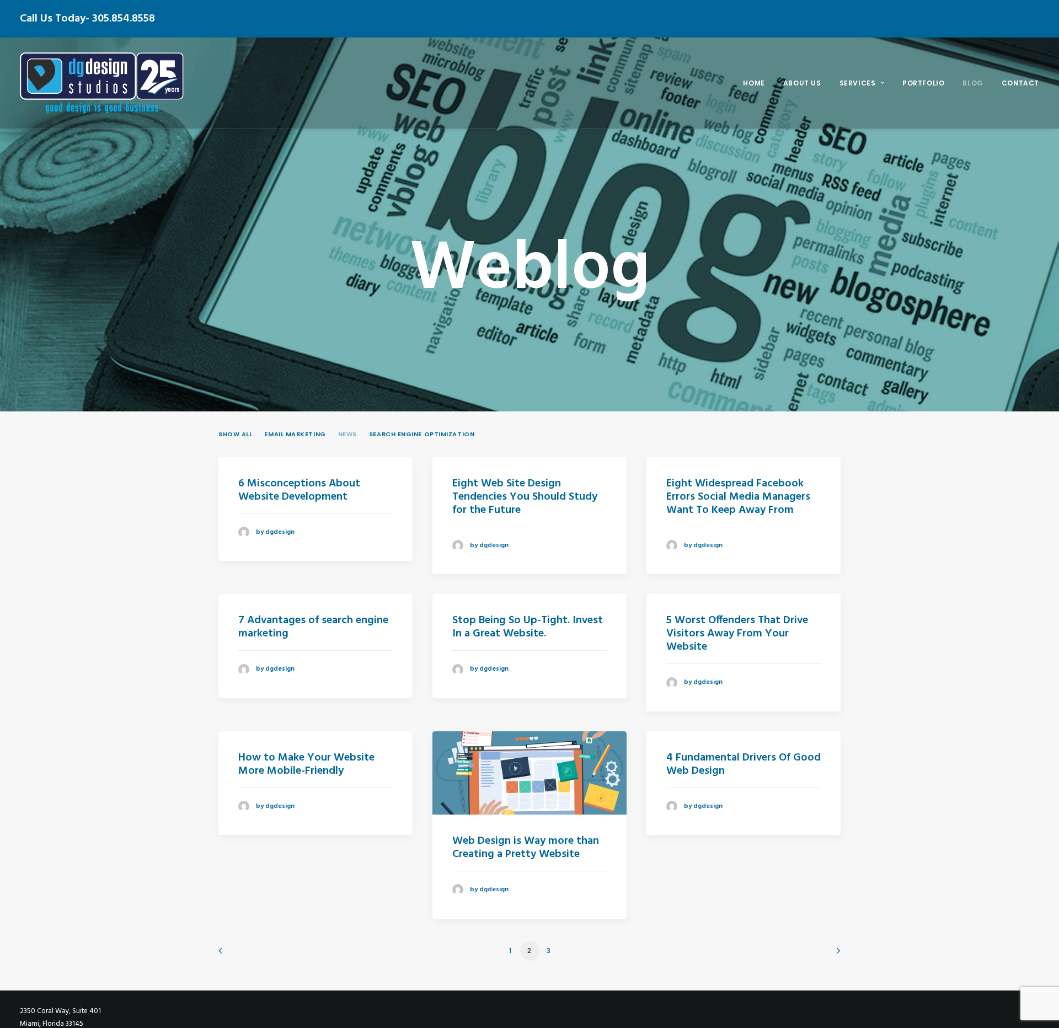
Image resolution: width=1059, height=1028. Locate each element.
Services (857, 83)
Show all (235, 434)
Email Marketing (294, 434)
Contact (1020, 83)
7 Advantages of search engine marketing (313, 627)
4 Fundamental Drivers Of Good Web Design (743, 764)
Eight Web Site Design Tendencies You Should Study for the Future (524, 497)
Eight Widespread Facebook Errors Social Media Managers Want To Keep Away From (738, 497)
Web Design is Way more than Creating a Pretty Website (525, 847)
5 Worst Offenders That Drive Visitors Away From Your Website (737, 634)
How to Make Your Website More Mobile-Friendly (306, 764)
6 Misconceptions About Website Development (299, 490)
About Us (802, 83)
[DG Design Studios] (102, 83)
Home (753, 83)
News (347, 434)
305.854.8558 (123, 19)
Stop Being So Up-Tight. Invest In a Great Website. (527, 627)
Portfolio (923, 83)
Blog (972, 83)
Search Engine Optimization (421, 434)
